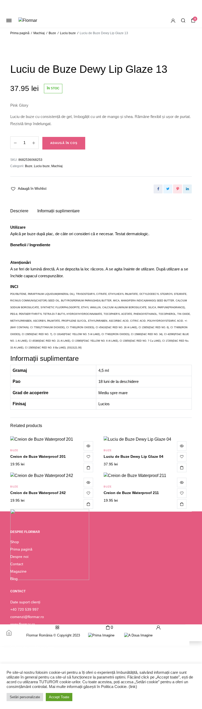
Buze (52, 33)
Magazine (18, 571)
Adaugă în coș (63, 143)
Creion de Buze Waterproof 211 (131, 493)
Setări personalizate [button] (25, 697)
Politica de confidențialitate (32, 647)
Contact (16, 564)
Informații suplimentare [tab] (58, 211)
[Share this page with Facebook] (158, 188)
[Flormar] (36, 20)
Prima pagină (19, 33)
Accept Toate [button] (59, 697)
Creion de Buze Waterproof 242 (38, 493)
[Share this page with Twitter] (167, 188)
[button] (28, 189)
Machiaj (39, 33)
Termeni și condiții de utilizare (34, 655)
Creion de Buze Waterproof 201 (38, 456)
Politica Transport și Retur (31, 662)
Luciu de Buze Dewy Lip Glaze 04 (133, 456)
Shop (14, 542)
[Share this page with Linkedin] (187, 188)
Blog (14, 579)
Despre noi (19, 556)
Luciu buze (68, 33)
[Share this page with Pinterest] (177, 188)
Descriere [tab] (19, 211)
